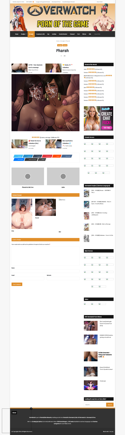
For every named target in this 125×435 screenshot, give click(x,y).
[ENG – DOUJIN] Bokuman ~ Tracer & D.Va (102, 235)
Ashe (85, 69)
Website (49, 275)
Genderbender (63, 34)
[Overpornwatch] (62, 17)
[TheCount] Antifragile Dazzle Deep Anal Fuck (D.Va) (106, 323)
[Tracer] (45, 207)
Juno (85, 87)
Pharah (65, 45)
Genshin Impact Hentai (68, 1)
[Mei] (69, 214)
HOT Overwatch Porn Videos (93, 317)
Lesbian (54, 34)
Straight (31, 34)
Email (13, 275)
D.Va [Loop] (103, 381)
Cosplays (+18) (40, 34)
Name (13, 268)
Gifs (90, 34)
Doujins (23, 34)
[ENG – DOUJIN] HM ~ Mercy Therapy (101, 224)
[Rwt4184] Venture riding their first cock (95, 75)
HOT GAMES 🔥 (30, 1)
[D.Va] (22, 214)
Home (16, 34)
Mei (60, 232)
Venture (86, 72)
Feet (78, 34)
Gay (48, 34)
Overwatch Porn (56, 1)
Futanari (72, 34)
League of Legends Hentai (43, 1)
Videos (84, 34)
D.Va (13, 231)
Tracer (37, 218)
